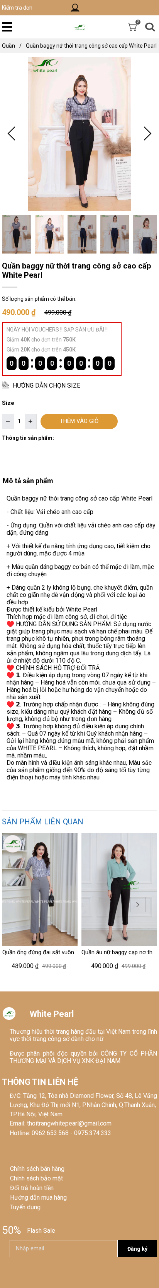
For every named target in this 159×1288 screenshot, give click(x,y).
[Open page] (79, 26)
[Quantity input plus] (30, 421)
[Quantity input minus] (8, 421)
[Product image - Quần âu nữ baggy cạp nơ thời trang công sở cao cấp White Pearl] (119, 889)
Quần (12, 46)
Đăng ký (137, 1249)
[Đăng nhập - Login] (75, 8)
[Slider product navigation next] (137, 904)
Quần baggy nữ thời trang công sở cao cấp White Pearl (91, 46)
